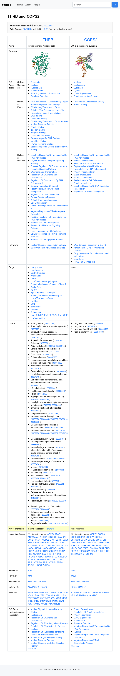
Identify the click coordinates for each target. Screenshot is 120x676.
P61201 (74, 586)
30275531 (51, 388)
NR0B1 (106, 545)
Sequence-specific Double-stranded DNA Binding (49, 148)
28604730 (99, 323)
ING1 (90, 542)
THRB (48, 39)
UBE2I (39, 565)
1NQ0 (47, 592)
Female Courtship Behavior (43, 197)
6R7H (106, 592)
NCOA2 (31, 548)
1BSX (30, 592)
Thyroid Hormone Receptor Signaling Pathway (47, 162)
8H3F (94, 595)
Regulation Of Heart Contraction (45, 194)
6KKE (65, 598)
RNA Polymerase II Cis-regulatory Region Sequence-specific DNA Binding (49, 103)
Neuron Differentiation (83, 177)
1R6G (36, 595)
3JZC (47, 598)
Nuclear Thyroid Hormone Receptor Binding (46, 610)
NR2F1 (74, 548)
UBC (78, 553)
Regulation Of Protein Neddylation (89, 191)
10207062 (48, 25)
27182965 (43, 466)
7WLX (49, 600)
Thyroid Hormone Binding (42, 143)
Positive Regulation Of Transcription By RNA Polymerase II (48, 218)
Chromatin (35, 82)
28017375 (35, 421)
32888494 (44, 399)
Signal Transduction (82, 174)
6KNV (36, 600)
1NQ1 (53, 592)
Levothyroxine (37, 269)
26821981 (36, 337)
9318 (73, 570)
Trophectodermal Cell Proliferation (89, 166)
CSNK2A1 (75, 539)
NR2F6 (31, 550)
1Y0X (47, 595)
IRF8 (107, 542)
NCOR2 (61, 548)
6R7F (101, 592)
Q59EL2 (82, 586)
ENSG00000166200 (80, 581)
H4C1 (85, 542)
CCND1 (31, 539)
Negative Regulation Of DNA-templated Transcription (48, 212)
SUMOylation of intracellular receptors (48, 247)
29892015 (60, 345)
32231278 (50, 489)
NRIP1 (45, 550)
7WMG (55, 600)
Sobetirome (36, 312)
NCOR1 (53, 548)
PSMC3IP (32, 556)
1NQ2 (59, 592)
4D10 (73, 592)
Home (20, 4)
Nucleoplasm (36, 87)
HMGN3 (45, 542)
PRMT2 (58, 553)
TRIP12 (38, 562)
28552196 (42, 393)
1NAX (41, 592)
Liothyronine (36, 267)
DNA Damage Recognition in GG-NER (91, 244)
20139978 (35, 419)
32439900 (46, 472)
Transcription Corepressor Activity (89, 101)
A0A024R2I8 (33, 586)
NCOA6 (46, 548)
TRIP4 (53, 562)
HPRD (45, 29)
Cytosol (77, 90)
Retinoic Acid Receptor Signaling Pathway (45, 227)
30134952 (35, 455)
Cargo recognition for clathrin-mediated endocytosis (91, 255)
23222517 (54, 480)
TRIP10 (31, 562)
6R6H (95, 592)
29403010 (63, 419)
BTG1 (50, 536)
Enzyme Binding (38, 132)
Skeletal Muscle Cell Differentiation (89, 180)
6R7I (73, 595)
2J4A (53, 595)
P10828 (43, 586)
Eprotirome (35, 306)
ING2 (95, 542)
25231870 (59, 447)
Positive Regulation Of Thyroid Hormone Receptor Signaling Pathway (49, 167)
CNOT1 (38, 539)
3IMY (42, 598)
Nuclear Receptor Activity (42, 124)
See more (32, 648)
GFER (103, 539)
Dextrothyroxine (38, 272)
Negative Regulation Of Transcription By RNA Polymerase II (49, 156)
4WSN (84, 592)
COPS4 (101, 534)
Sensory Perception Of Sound (44, 185)
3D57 (30, 598)
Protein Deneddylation (83, 160)
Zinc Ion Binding (38, 129)
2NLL (58, 595)
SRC (49, 559)
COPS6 (81, 536)
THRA (100, 550)
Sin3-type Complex (82, 623)
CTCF (52, 539)
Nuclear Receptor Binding (42, 640)
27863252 (35, 399)
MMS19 (51, 545)
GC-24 (33, 303)
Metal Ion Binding (38, 140)
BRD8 (44, 536)
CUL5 (90, 539)
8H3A (89, 595)
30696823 (47, 354)
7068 (30, 570)
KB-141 (34, 289)
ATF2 (38, 536)
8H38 (83, 595)
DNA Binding (36, 115)
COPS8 (98, 536)
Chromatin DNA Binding (41, 135)
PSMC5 (41, 556)
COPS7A (90, 536)
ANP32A (32, 536)
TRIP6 (59, 562)
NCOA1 (64, 545)
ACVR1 (50, 534)
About (28, 4)
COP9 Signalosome (82, 93)
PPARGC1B (33, 553)
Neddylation (79, 258)
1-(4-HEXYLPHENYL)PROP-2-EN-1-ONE (49, 315)
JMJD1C (54, 542)
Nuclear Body (37, 90)
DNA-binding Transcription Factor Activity (49, 121)
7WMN (44, 603)
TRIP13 (46, 562)
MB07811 (35, 309)
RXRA (30, 559)
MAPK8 (84, 545)
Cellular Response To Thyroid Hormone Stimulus (48, 235)
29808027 (46, 514)
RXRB (37, 559)
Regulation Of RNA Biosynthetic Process (49, 623)
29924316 (35, 376)
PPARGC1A (59, 550)
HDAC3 (38, 542)
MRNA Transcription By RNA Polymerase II (49, 207)
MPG (58, 545)
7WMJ (31, 603)
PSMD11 (94, 548)
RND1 (107, 548)
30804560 (103, 328)
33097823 (58, 340)
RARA (57, 556)
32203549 (53, 523)
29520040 (61, 371)
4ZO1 (53, 598)
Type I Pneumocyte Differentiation (46, 230)
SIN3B (94, 550)
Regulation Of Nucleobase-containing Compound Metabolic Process (47, 633)
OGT (80, 548)
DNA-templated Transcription (44, 171)
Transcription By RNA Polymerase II (90, 168)
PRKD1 (85, 548)
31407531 (35, 497)
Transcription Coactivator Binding (45, 112)
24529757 (35, 328)
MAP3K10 (75, 545)
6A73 (90, 592)
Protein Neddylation (82, 183)
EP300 (96, 539)
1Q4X (30, 595)
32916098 (57, 362)
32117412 (54, 351)
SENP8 (80, 550)
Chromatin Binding (39, 118)
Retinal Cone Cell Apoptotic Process (47, 239)
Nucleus (34, 84)
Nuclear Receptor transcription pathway (48, 244)
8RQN (57, 603)
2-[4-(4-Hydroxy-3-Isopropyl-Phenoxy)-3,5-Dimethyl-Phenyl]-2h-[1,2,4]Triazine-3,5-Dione (46, 295)
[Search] (115, 5)
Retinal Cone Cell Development (45, 222)
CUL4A (84, 539)
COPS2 (91, 39)
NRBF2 (38, 550)
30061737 (50, 345)
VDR (83, 553)
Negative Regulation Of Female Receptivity (45, 190)
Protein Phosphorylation (84, 171)
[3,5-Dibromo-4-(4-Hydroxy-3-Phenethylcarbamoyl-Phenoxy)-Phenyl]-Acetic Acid (48, 284)
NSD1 (51, 550)
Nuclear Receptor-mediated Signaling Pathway (47, 644)
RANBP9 (49, 556)
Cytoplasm (78, 87)
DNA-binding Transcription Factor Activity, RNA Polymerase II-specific (47, 108)
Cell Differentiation (39, 202)
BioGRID (27, 29)
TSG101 (31, 565)
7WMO (50, 603)
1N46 (36, 592)
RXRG (43, 559)
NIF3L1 (99, 545)
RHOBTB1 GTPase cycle (85, 261)
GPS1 (73, 542)
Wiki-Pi (7, 5)
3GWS (36, 598)
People (37, 4)
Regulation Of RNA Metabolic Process (48, 626)
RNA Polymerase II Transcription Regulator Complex (45, 95)
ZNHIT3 (46, 565)
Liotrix (33, 278)
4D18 (78, 592)
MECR (31, 545)
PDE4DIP (50, 528)
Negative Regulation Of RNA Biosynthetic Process (86, 641)
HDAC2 (31, 542)
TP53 (60, 559)
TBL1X (55, 559)
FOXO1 (65, 539)
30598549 (60, 390)
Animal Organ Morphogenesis (44, 199)
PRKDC (42, 553)
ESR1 (58, 539)
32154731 (62, 523)
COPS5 (74, 536)
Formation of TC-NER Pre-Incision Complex (89, 249)
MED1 (37, 545)
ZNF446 (89, 553)
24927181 (49, 323)
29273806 (44, 343)
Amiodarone (36, 275)
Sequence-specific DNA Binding (45, 138)
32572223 (35, 385)
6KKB (59, 598)
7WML (37, 603)
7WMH (62, 600)
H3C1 (79, 542)
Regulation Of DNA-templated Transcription (44, 176)
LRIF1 (61, 542)
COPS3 (93, 534)
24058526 (43, 520)
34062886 (52, 357)
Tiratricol (34, 300)
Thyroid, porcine (38, 317)
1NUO (65, 592)
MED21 (44, 545)
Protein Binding (37, 126)
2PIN (63, 595)
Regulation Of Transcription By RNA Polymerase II (47, 182)
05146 (73, 576)
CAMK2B (62, 536)
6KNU (30, 600)
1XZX (42, 595)
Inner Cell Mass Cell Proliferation (88, 163)
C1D (55, 536)
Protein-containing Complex (86, 96)
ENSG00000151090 (37, 581)
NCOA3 (38, 548)
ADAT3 (58, 534)
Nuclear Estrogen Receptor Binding (46, 637)
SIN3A (87, 550)
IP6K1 (101, 542)
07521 (30, 576)
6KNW (42, 600)
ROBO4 (63, 556)
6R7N (78, 595)
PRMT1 (50, 553)
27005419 (35, 368)
